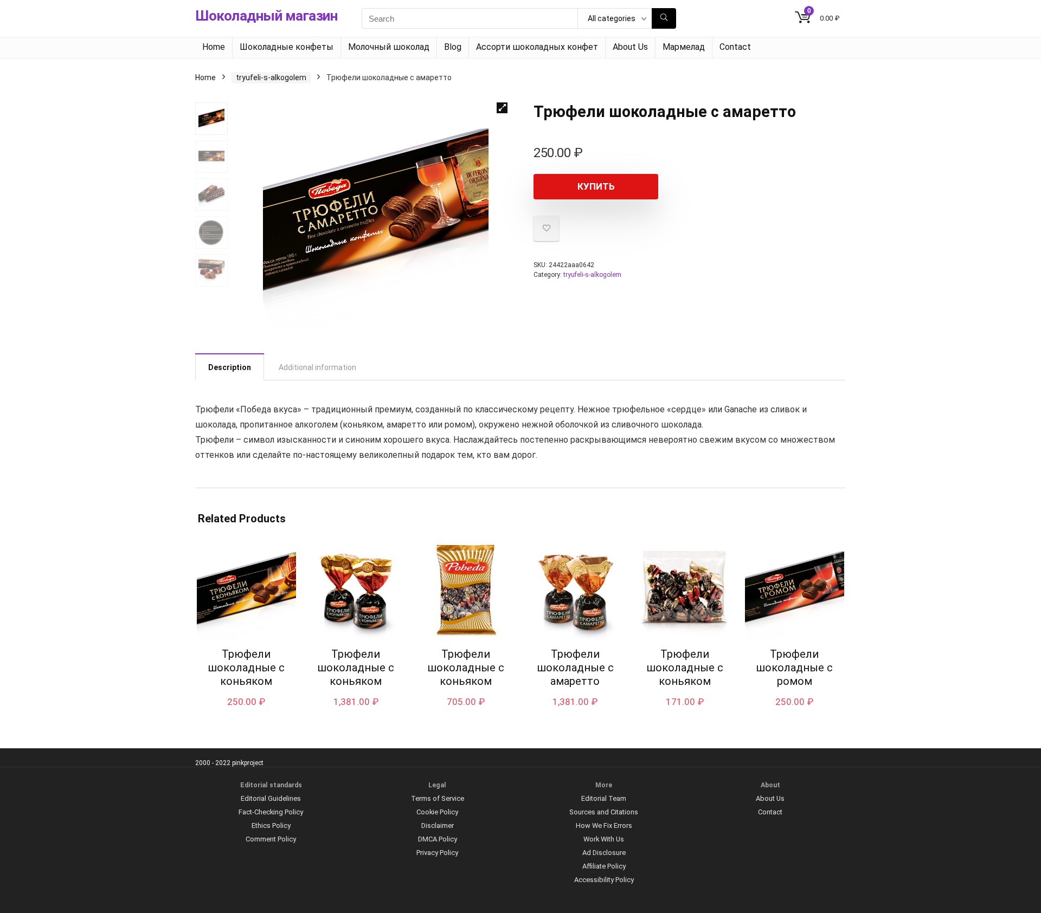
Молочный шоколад (388, 47)
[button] (502, 107)
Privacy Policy (437, 853)
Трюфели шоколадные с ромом (794, 667)
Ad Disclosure (604, 853)
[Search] (664, 18)
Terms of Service (437, 798)
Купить (596, 186)
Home (213, 47)
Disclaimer (437, 825)
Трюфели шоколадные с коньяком (246, 667)
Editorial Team (603, 798)
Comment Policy (271, 839)
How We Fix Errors (604, 825)
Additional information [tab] (317, 367)
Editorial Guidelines (271, 798)
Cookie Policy (437, 812)
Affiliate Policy (604, 866)
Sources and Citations (603, 812)
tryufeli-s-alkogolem (271, 77)
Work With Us (603, 839)
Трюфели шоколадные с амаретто (575, 667)
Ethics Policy (271, 825)
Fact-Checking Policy (271, 812)
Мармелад (684, 47)
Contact (735, 47)
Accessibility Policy (604, 880)
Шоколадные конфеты (286, 47)
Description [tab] (229, 367)
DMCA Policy (437, 839)
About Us (630, 47)
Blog (452, 47)
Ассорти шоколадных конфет (537, 47)
